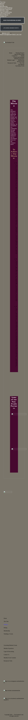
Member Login (4, 11)
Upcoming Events (5, 13)
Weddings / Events (8, 634)
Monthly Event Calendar (10, 657)
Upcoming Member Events (10, 645)
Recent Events (4, 15)
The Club (2, 2)
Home (5, 618)
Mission (2, 3)
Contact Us (3, 16)
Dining (2, 5)
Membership (3, 6)
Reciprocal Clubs (8, 661)
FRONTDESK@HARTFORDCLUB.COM (10, 35)
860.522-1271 (6, 33)
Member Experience (6, 9)
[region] (14, 71)
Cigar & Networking (6, 12)
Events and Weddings (6, 8)
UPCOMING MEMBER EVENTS (11, 28)
